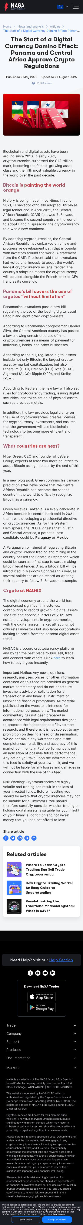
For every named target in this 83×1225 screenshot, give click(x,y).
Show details (26, 1219)
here (56, 658)
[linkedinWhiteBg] (52, 973)
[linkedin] (20, 838)
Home (7, 26)
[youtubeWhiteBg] (45, 973)
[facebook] (6, 838)
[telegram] (27, 838)
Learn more (59, 1214)
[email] (34, 838)
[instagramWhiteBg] (37, 973)
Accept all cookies (57, 1219)
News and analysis (31, 26)
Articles (55, 26)
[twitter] (13, 838)
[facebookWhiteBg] (30, 973)
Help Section (61, 959)
